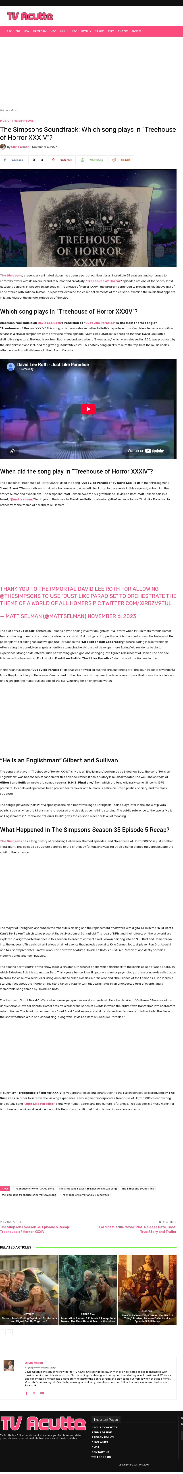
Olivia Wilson (20, 146)
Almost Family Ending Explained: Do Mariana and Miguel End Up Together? (29, 1320)
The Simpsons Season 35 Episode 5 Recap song (88, 1188)
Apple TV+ (88, 1314)
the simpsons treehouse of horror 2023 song (29, 1194)
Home (4, 110)
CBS (18, 31)
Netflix (86, 31)
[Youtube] (42, 1392)
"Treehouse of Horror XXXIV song (33, 1188)
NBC (74, 31)
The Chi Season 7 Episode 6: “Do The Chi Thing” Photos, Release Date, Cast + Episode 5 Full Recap (147, 1318)
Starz (99, 31)
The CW (123, 31)
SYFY (111, 31)
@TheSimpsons (20, 596)
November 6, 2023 (112, 616)
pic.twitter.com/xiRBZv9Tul (132, 603)
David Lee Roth (49, 323)
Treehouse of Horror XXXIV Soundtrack (85, 1194)
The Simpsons (23, 120)
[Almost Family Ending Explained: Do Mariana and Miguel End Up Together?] (29, 1290)
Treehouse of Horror (104, 281)
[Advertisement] (112, 16)
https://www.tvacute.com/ (40, 1367)
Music (14, 110)
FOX (26, 31)
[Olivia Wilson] (3, 147)
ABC (9, 31)
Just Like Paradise (99, 323)
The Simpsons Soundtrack (137, 1188)
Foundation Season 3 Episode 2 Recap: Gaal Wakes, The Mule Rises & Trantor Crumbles (88, 1320)
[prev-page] (3, 1332)
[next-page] (10, 1332)
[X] (34, 1392)
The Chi (147, 1311)
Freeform (40, 31)
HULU (64, 31)
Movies (136, 31)
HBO (53, 31)
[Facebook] (26, 1392)
